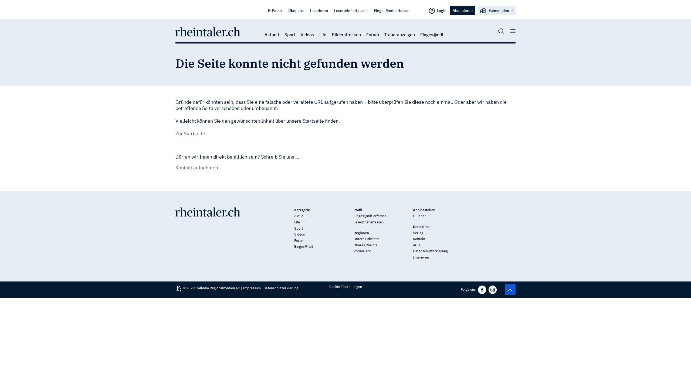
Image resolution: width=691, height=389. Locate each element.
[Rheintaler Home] (207, 31)
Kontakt (419, 239)
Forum (372, 34)
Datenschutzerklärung (430, 251)
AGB (416, 245)
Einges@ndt (431, 34)
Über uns (296, 10)
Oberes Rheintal (366, 245)
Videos (307, 34)
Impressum (252, 288)
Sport (289, 34)
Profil (358, 210)
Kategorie (302, 210)
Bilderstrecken (346, 34)
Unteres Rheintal (367, 239)
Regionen (361, 233)
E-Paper (275, 10)
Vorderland (362, 251)
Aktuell (272, 34)
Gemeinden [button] (499, 10)
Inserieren (319, 10)
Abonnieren (463, 10)
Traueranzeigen (399, 34)
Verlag (418, 233)
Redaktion (421, 226)
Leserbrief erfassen (351, 10)
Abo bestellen (424, 210)
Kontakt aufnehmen (196, 168)
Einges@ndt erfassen (392, 10)
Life (322, 34)
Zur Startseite (190, 133)
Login (441, 10)
